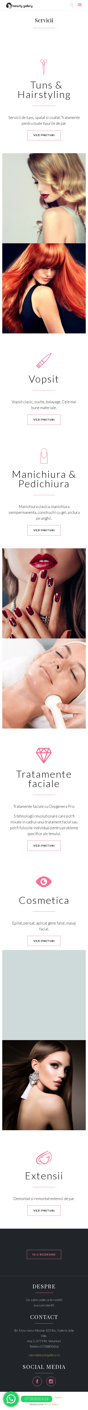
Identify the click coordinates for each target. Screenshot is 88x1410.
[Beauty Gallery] (19, 5)
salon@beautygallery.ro (44, 1355)
